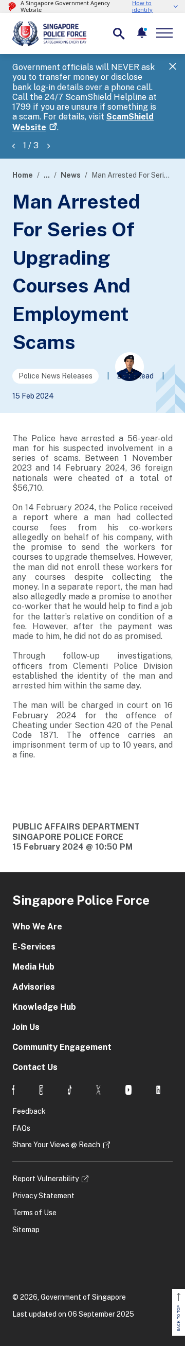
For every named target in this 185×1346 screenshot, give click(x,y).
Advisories (33, 987)
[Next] (48, 145)
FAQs (21, 1128)
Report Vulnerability (45, 1179)
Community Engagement (62, 1047)
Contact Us (35, 1067)
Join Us (26, 1027)
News (71, 175)
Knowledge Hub (44, 1007)
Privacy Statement (43, 1196)
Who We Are (37, 926)
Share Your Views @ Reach (56, 1145)
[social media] (13, 1090)
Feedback (29, 1111)
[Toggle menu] (166, 33)
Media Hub (33, 967)
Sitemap (26, 1230)
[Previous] (13, 145)
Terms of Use (34, 1213)
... (47, 175)
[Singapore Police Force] (49, 33)
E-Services (33, 947)
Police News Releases (55, 376)
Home (22, 175)
